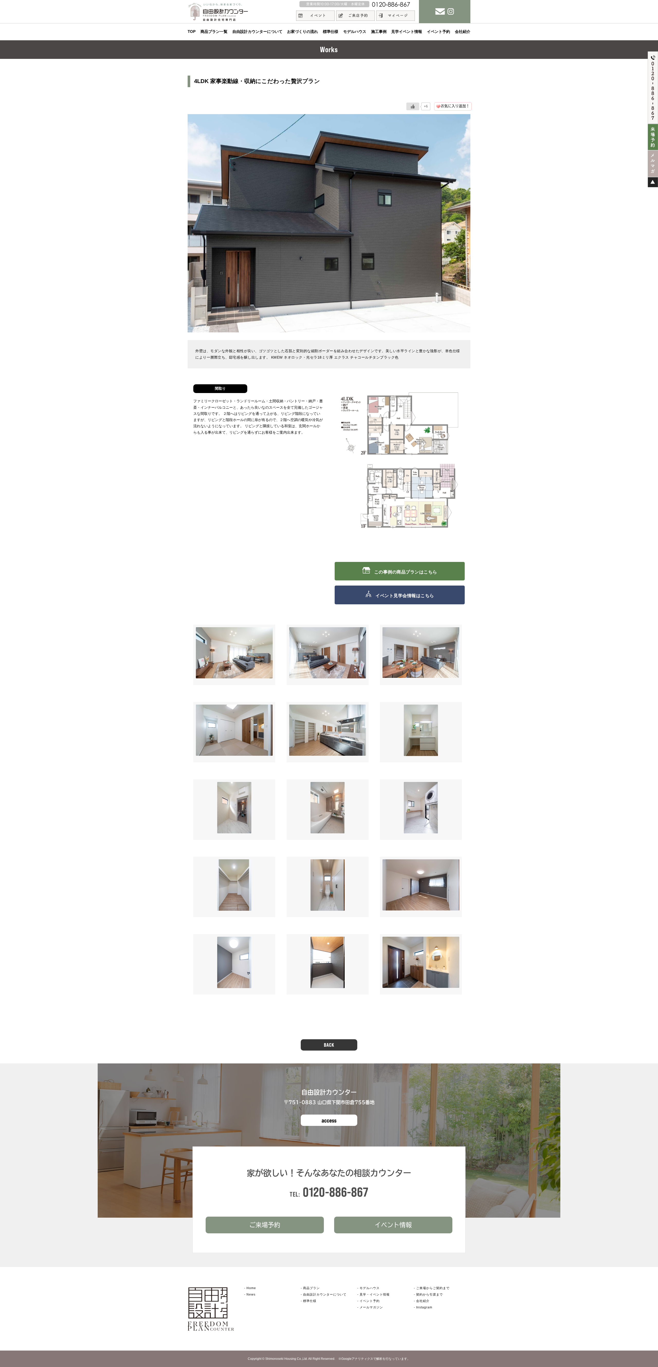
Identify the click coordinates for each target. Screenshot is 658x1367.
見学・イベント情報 (375, 1294)
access (329, 1120)
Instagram (424, 1307)
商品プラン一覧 (213, 31)
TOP (192, 31)
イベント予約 (438, 31)
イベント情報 (393, 1225)
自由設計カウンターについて (257, 31)
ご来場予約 (264, 1225)
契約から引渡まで (429, 1294)
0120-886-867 (336, 1191)
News (250, 1294)
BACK (329, 1045)
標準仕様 (330, 31)
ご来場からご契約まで (433, 1288)
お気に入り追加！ (455, 106)
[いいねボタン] (412, 106)
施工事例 (379, 31)
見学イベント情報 (406, 31)
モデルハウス (354, 31)
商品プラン (311, 1288)
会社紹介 (462, 31)
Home (251, 1288)
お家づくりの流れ (302, 31)
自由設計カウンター (324, 1294)
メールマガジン (371, 1307)
